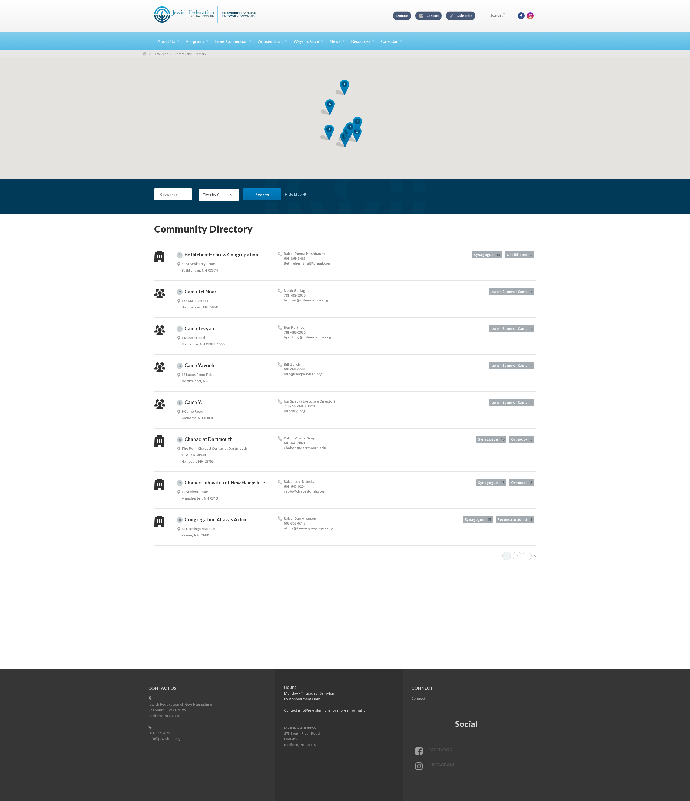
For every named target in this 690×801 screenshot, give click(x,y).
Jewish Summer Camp (511, 291)
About (166, 41)
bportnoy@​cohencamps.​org (307, 337)
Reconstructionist (515, 519)
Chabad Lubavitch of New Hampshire (222, 483)
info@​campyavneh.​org (303, 374)
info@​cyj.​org (295, 410)
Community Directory (190, 54)
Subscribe (464, 15)
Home (144, 54)
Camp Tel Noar (197, 291)
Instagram (441, 764)
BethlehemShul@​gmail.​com (307, 263)
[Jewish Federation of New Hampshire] (205, 15)
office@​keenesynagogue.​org (308, 528)
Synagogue (487, 254)
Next (534, 556)
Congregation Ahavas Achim (213, 519)
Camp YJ (191, 402)
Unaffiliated (519, 254)
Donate (402, 15)
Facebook (441, 749)
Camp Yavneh (196, 365)
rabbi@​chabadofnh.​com (304, 491)
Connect (418, 698)
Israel (231, 41)
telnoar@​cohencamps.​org (306, 300)
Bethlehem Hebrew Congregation (218, 255)
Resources (160, 54)
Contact (432, 15)
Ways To (306, 41)
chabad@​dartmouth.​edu (305, 447)
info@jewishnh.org (164, 738)
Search (495, 15)
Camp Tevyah (196, 328)
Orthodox (521, 439)
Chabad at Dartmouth (206, 439)
